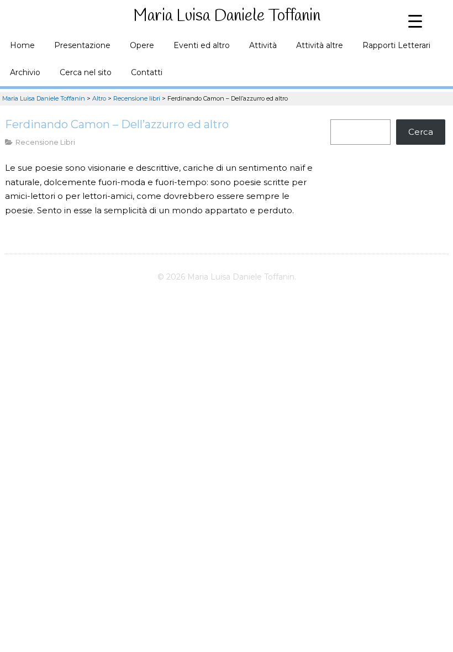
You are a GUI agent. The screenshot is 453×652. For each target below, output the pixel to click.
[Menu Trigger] (415, 21)
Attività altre (319, 45)
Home (22, 45)
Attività (263, 45)
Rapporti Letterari (396, 45)
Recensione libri (45, 142)
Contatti (146, 72)
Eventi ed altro (201, 45)
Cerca (420, 132)
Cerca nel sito (86, 72)
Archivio (25, 72)
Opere (142, 45)
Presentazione (82, 45)
